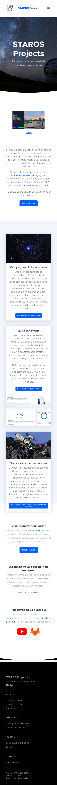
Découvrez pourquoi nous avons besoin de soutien (28, 507)
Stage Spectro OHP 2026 (17, 743)
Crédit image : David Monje (17, 778)
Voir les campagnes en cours (28, 317)
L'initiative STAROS (14, 700)
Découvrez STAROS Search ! (28, 391)
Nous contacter (13, 762)
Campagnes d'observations (18, 724)
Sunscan (9, 747)
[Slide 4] (36, 134)
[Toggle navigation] (48, 8)
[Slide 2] (26, 134)
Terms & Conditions (14, 775)
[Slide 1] (21, 134)
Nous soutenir (28, 205)
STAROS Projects (29, 8)
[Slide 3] (31, 134)
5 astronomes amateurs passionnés (30, 187)
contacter (36, 532)
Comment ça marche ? (16, 728)
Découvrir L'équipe (14, 704)
